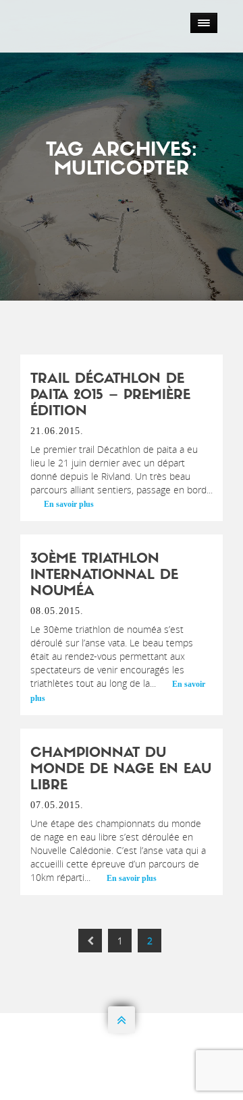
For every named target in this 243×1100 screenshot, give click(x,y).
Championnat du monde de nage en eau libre (120, 770)
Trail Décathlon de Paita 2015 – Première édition (110, 396)
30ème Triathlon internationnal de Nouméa (104, 576)
